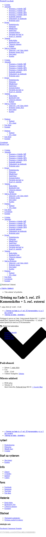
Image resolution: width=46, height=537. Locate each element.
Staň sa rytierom (10, 48)
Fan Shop (7, 125)
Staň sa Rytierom (10, 194)
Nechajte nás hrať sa (16, 34)
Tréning (21, 374)
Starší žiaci (13, 30)
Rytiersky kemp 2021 (16, 52)
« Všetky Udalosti (7, 288)
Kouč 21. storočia (15, 36)
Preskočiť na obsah (7, 1)
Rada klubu (13, 40)
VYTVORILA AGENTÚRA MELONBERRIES (17, 532)
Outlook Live (9, 338)
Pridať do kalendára (11, 326)
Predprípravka (14, 24)
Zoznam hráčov (14, 32)
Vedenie (7, 38)
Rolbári (11, 46)
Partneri (11, 121)
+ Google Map (37, 387)
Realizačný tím (14, 42)
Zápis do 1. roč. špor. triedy (18, 50)
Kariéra (11, 56)
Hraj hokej (12, 54)
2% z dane (12, 123)
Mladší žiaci (13, 28)
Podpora (7, 119)
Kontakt (7, 127)
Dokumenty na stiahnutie (18, 19)
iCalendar (7, 334)
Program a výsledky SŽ (17, 11)
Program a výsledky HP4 (18, 15)
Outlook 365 (8, 336)
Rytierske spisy (14, 20)
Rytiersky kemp (14, 198)
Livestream (8, 212)
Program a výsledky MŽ (17, 9)
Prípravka (12, 26)
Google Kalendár (10, 332)
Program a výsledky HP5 (18, 13)
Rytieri (6, 22)
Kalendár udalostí (15, 17)
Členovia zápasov (15, 44)
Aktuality (7, 7)
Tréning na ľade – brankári (14, 315)
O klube (7, 5)
